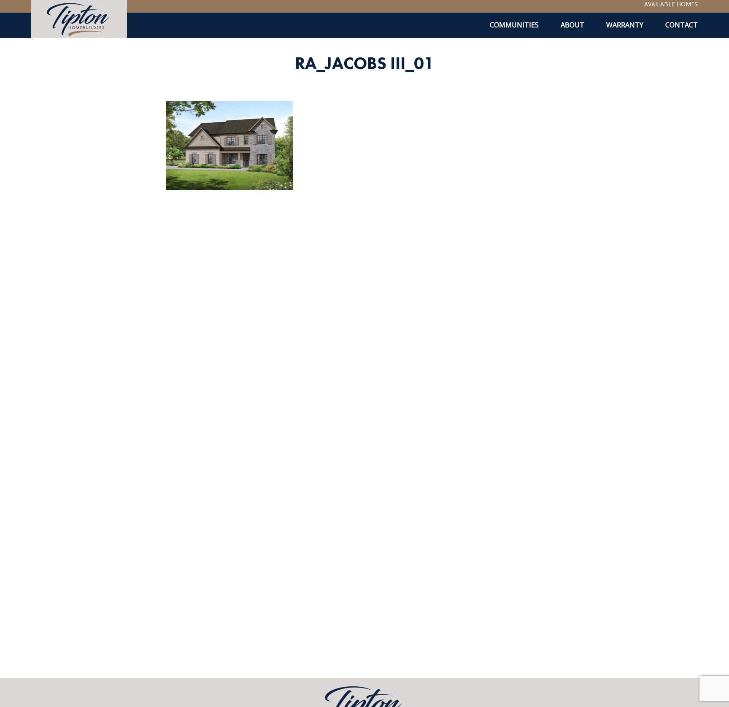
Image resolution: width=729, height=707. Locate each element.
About (572, 25)
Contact (681, 25)
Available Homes (671, 4)
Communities (514, 25)
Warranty (624, 25)
